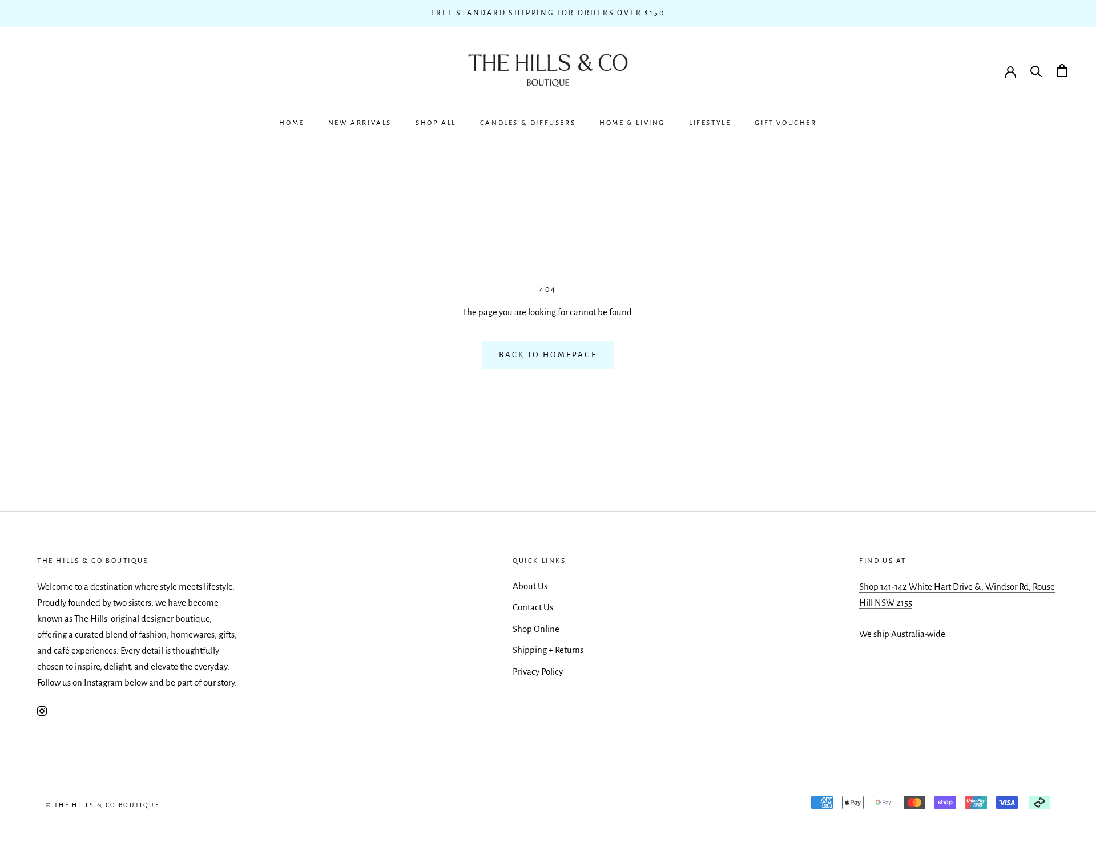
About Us (530, 586)
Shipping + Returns (548, 650)
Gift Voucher (785, 123)
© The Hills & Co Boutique (103, 804)
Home (291, 123)
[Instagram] (42, 710)
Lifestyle (710, 123)
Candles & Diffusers (527, 123)
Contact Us (533, 607)
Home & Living (632, 123)
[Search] (1036, 70)
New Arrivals (360, 123)
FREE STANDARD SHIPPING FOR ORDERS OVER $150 (547, 13)
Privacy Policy (538, 671)
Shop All (436, 123)
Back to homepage (548, 355)
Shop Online (536, 629)
